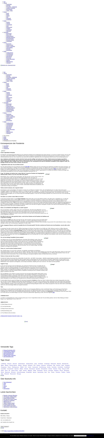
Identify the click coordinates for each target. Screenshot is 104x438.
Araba (35, 363)
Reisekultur (8, 43)
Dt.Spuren (30, 365)
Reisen (4, 42)
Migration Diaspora (10, 37)
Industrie (26, 368)
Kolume (50, 368)
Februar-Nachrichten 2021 (9, 350)
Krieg (59, 368)
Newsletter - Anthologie (11, 6)
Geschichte (5, 32)
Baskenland (8, 33)
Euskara (8, 22)
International (9, 56)
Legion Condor (14, 370)
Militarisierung (9, 61)
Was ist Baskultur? (7, 382)
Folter (62, 365)
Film (7, 17)
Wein (2, 373)
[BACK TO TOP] (2, 375)
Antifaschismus (9, 52)
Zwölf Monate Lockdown (9, 351)
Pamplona (56, 370)
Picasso (61, 370)
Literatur (8, 23)
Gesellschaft (9, 29)
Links (4, 383)
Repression (8, 57)
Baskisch (59, 363)
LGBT (20, 370)
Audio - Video (9, 10)
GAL (26, 367)
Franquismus (4, 367)
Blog (4, 387)
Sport (7, 26)
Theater (8, 15)
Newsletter (50, 370)
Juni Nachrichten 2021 (8, 356)
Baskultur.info (65, 363)
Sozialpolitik (29, 372)
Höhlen (21, 368)
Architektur (8, 19)
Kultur (4, 20)
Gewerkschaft (9, 55)
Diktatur (20, 365)
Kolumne (55, 368)
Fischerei (58, 365)
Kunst (7, 13)
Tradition (8, 28)
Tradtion (68, 372)
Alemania (8, 62)
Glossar (5, 386)
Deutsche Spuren (10, 40)
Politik (4, 51)
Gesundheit (5, 145)
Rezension (13, 372)
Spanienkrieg (40, 372)
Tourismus (58, 372)
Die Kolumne (9, 9)
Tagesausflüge (9, 47)
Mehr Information (90, 435)
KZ (9, 370)
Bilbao (2, 365)
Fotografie (8, 18)
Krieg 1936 (8, 34)
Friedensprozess (9, 36)
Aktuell (5, 3)
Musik (7, 14)
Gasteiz (29, 367)
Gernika (49, 367)
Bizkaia (6, 365)
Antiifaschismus (29, 363)
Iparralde (38, 368)
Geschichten (9, 41)
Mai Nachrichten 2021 (8, 354)
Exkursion (43, 365)
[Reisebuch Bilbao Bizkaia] (36, 332)
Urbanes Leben (9, 45)
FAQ (4, 384)
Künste (5, 12)
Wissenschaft (9, 27)
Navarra (45, 370)
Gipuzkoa (16, 368)
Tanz (49, 372)
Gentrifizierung (9, 54)
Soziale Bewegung (10, 59)
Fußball (21, 367)
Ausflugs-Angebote (10, 8)
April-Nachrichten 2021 (8, 352)
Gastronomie (9, 24)
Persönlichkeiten (10, 38)
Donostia (25, 365)
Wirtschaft (8, 31)
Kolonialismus (44, 368)
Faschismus (49, 365)
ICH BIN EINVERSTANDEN (80, 435)
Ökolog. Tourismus (10, 46)
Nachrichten (9, 4)
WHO (55, 169)
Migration (30, 370)
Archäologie (47, 363)
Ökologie (8, 48)
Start (4, 1)
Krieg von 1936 (65, 368)
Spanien (8, 60)
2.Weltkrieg (3, 363)
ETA (35, 365)
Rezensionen (9, 50)
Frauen (9, 367)
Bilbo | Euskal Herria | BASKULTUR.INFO (14, 430)
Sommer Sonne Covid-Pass (9, 355)
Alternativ (15, 363)
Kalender (8, 5)
